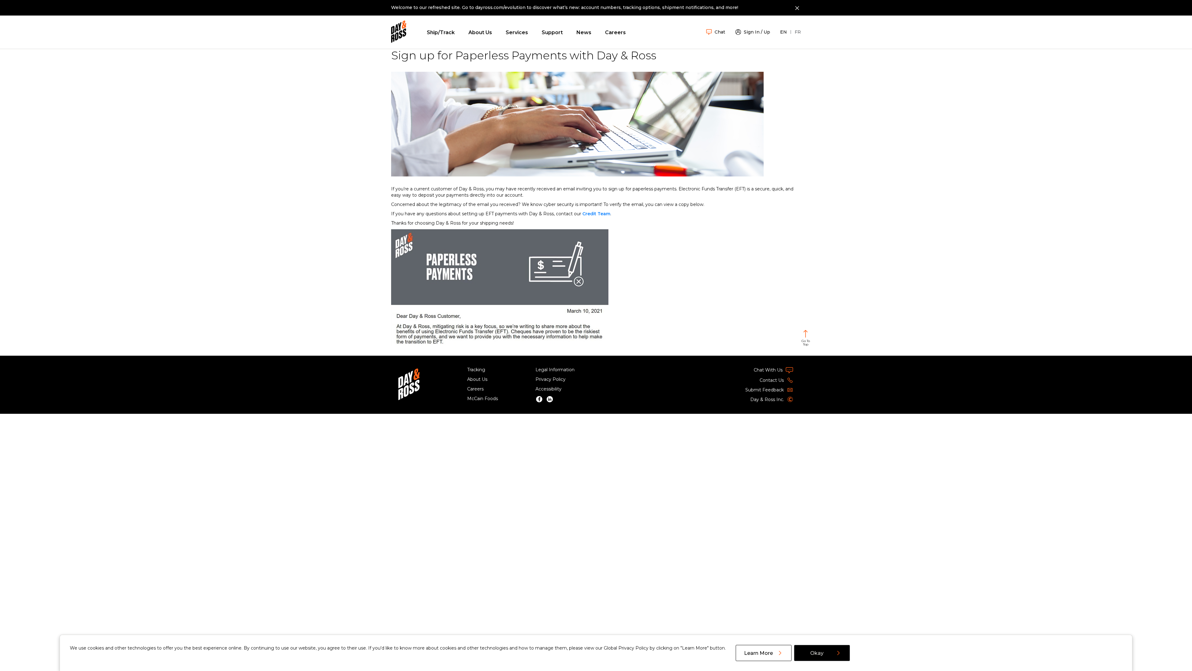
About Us (480, 32)
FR (798, 32)
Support (552, 32)
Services (517, 32)
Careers (615, 32)
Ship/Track (441, 32)
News (583, 32)
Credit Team (596, 214)
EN (783, 32)
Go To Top (805, 343)
